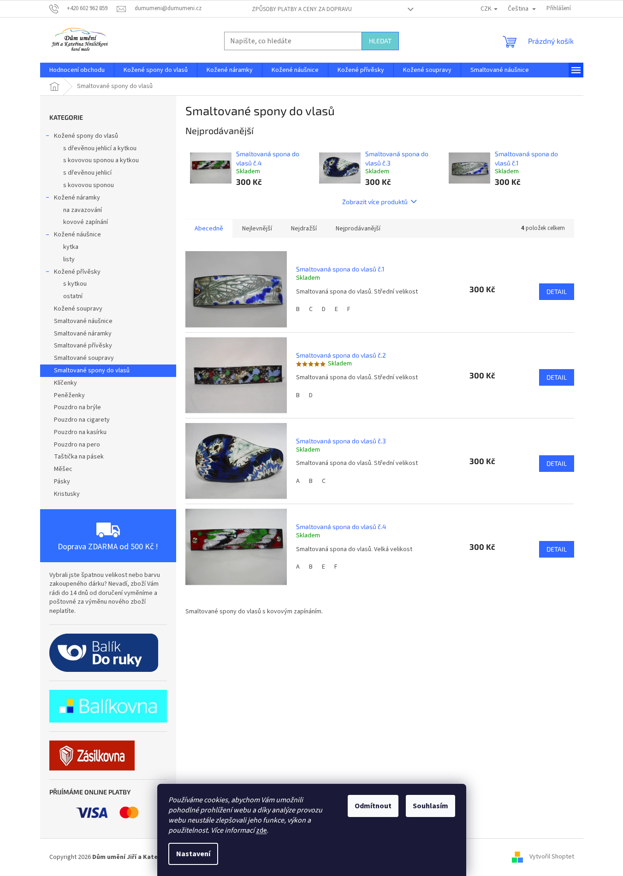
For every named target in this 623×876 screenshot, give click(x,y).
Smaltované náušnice (83, 321)
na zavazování (82, 210)
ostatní (73, 296)
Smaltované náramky (83, 333)
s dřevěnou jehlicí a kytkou (99, 148)
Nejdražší (304, 228)
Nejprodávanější (358, 228)
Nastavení (193, 854)
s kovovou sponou (88, 185)
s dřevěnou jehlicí (87, 172)
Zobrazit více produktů (375, 202)
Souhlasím (430, 806)
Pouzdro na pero (77, 444)
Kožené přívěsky (77, 271)
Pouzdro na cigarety (82, 419)
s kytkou (75, 283)
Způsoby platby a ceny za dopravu (302, 9)
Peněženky (69, 395)
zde (261, 830)
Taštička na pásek (79, 456)
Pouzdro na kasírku (80, 432)
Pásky (62, 481)
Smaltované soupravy (84, 358)
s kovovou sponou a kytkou (101, 160)
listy (69, 259)
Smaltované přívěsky (83, 345)
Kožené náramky (77, 197)
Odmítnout (373, 806)
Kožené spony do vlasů (86, 136)
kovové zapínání (85, 222)
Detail (556, 291)
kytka (70, 247)
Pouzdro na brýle (77, 407)
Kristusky (67, 494)
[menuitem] (77, 70)
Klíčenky (65, 383)
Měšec (63, 469)
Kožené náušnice (77, 234)
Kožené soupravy (78, 308)
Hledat (380, 41)
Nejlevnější (257, 228)
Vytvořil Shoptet (551, 857)
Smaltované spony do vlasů (92, 370)
